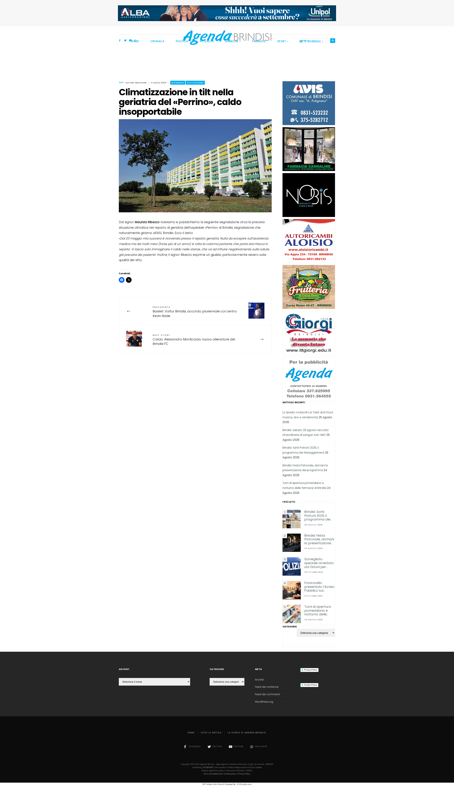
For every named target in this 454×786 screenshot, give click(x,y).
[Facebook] (120, 41)
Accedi (259, 679)
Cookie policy (230, 774)
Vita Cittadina (195, 82)
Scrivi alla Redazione (213, 774)
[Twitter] (125, 41)
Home (191, 732)
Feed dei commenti (267, 694)
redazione (141, 82)
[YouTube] (130, 41)
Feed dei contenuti (267, 687)
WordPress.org (264, 702)
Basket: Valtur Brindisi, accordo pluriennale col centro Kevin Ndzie (195, 312)
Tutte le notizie (211, 732)
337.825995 (208, 767)
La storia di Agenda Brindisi (247, 732)
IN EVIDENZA (177, 82)
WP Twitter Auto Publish (213, 784)
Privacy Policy (310, 670)
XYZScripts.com (244, 784)
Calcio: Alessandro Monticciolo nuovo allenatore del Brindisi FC (194, 340)
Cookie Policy (310, 685)
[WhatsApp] (135, 41)
